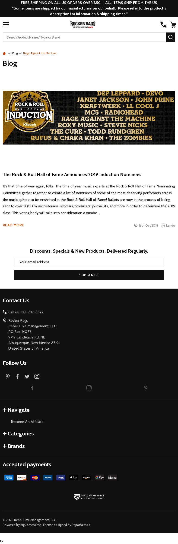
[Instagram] (37, 376)
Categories (21, 433)
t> (89, 271)
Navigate (19, 409)
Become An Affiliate (27, 421)
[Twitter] (27, 376)
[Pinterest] (8, 376)
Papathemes (81, 525)
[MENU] (6, 25)
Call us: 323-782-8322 (26, 312)
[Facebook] (17, 376)
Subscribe (89, 275)
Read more (13, 225)
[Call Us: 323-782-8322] (163, 24)
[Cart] (173, 24)
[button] (32, 387)
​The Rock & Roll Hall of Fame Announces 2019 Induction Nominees (72, 174)
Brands (16, 446)
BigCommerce (30, 525)
